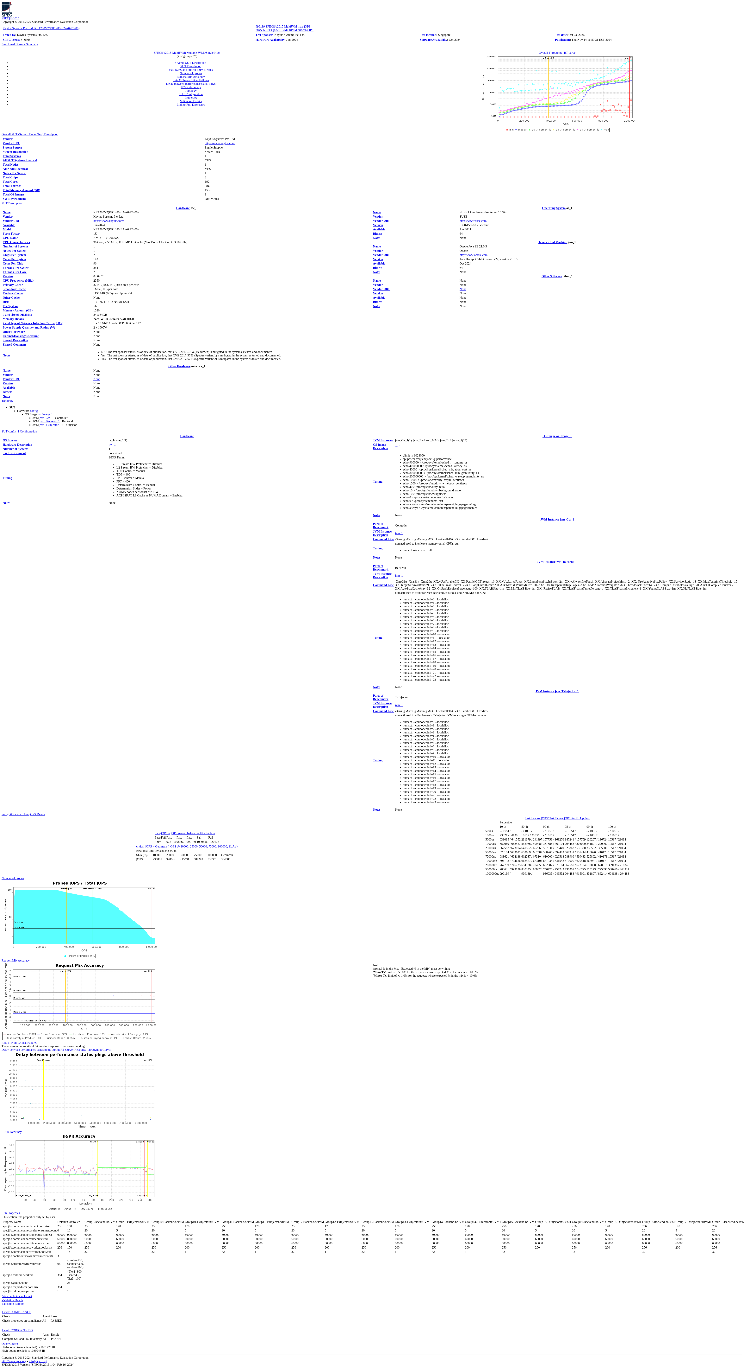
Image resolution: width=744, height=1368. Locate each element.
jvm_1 (399, 533)
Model (7, 229)
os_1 (398, 446)
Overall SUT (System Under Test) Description (30, 134)
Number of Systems (15, 246)
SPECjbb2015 (10, 18)
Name (6, 212)
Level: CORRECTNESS (17, 1330)
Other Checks (10, 1343)
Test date (561, 34)
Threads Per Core (15, 272)
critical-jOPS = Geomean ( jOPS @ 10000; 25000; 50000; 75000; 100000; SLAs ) (187, 846)
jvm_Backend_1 (50, 421)
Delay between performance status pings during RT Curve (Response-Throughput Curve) (56, 1049)
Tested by (9, 34)
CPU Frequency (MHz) (18, 280)
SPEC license (11, 39)
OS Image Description (380, 446)
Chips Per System (14, 255)
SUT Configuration (191, 94)
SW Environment (14, 198)
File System (10, 306)
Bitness (7, 391)
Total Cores (10, 181)
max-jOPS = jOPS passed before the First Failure (185, 833)
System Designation (15, 151)
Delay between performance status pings (190, 83)
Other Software (552, 276)
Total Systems (12, 156)
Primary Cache (13, 284)
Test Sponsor (264, 34)
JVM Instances (383, 440)
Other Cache (11, 297)
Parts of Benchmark (380, 525)
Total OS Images (13, 194)
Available (9, 225)
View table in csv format (17, 1296)
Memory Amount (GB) (18, 310)
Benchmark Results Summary (20, 44)
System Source (12, 147)
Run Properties (11, 1213)
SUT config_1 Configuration (19, 431)
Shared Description (15, 340)
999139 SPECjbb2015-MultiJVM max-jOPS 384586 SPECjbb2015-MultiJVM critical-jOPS (284, 28)
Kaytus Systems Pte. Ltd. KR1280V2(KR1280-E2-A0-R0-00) (41, 28)
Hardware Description (17, 444)
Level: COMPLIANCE (16, 1312)
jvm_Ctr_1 (46, 417)
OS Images (10, 440)
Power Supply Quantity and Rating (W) (29, 327)
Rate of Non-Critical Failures (19, 1042)
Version (8, 276)
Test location (428, 34)
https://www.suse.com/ (473, 220)
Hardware (183, 208)
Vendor (8, 139)
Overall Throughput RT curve (557, 52)
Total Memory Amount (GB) (21, 190)
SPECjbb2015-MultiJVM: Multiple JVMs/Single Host (187, 52)
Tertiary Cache (13, 293)
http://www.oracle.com (473, 255)
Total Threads (12, 186)
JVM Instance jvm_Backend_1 (557, 561)
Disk (6, 302)
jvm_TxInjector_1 (51, 424)
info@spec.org (38, 1361)
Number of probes (191, 73)
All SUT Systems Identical (20, 160)
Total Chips (10, 177)
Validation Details (191, 101)
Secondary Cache (14, 289)
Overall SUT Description (190, 62)
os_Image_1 (45, 414)
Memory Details (13, 319)
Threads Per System (16, 267)
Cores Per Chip (13, 263)
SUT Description (190, 66)
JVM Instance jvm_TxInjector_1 (557, 691)
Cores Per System (14, 259)
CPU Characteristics (16, 242)
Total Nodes (10, 164)
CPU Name (10, 238)
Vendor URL (11, 143)
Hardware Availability (270, 39)
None (96, 379)
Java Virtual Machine (552, 242)
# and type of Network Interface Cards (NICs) (33, 323)
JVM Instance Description (382, 533)
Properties (191, 97)
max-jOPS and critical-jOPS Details (191, 69)
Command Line (383, 539)
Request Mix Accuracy (191, 76)
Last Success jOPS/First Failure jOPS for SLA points (557, 818)
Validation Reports (13, 1303)
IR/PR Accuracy (191, 87)
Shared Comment (14, 344)
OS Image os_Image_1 (557, 436)
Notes (6, 355)
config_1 (35, 410)
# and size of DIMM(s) (17, 314)
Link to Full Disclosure (191, 104)
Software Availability (433, 39)
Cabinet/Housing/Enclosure (21, 336)
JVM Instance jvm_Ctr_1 (557, 519)
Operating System (554, 208)
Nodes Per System (14, 173)
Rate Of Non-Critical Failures (191, 80)
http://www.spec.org (14, 1361)
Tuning (7, 478)
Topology (191, 90)
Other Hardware (14, 331)
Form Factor (11, 233)
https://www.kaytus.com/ (220, 143)
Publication (562, 39)
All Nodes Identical (15, 168)
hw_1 (112, 444)
